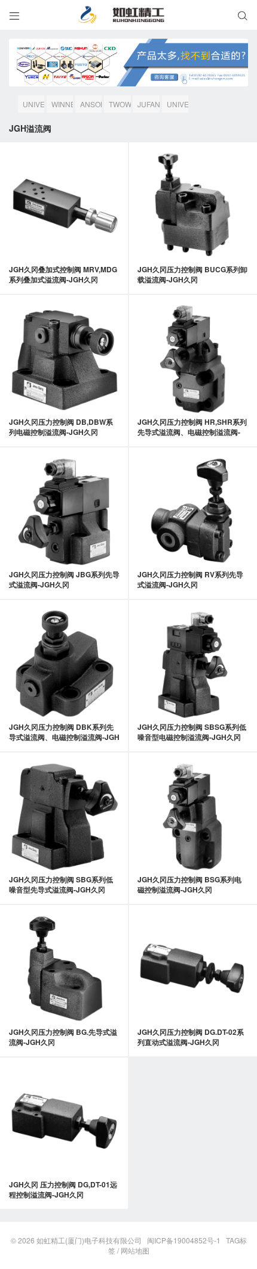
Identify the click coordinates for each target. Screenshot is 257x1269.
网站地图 (135, 1250)
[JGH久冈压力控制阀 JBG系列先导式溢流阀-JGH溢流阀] (64, 511)
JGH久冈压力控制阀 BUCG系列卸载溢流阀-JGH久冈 (192, 274)
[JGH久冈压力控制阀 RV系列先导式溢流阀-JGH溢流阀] (192, 511)
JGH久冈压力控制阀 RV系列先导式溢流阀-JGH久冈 (190, 579)
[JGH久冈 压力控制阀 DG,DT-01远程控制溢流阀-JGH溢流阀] (64, 1121)
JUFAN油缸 (148, 106)
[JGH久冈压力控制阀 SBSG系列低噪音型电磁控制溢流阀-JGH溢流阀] (192, 664)
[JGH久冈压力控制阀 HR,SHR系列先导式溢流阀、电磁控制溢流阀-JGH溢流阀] (192, 359)
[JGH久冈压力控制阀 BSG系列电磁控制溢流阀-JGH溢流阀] (192, 816)
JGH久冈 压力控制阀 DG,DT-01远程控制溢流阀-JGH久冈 (63, 1189)
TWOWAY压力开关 (119, 106)
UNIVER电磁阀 (177, 106)
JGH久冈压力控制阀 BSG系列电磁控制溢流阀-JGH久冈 (189, 884)
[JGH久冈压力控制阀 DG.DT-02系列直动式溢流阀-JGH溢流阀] (192, 969)
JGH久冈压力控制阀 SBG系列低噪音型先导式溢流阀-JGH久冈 (61, 884)
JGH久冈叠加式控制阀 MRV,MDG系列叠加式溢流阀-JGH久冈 (63, 274)
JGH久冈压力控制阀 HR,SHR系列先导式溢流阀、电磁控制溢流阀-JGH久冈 (192, 431)
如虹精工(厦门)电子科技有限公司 (89, 1240)
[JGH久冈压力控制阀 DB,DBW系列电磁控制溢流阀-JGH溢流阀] (64, 359)
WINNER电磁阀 (62, 106)
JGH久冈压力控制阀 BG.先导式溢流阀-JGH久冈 (63, 1037)
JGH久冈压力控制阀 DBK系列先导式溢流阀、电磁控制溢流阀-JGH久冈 (64, 736)
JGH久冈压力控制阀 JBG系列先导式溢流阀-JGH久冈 (64, 579)
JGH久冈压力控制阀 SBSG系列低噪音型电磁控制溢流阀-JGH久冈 (191, 731)
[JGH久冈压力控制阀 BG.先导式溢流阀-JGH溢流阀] (64, 969)
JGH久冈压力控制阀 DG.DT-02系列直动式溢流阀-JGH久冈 (190, 1037)
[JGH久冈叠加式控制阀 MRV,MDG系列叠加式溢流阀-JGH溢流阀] (64, 206)
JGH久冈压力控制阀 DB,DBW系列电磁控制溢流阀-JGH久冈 (61, 426)
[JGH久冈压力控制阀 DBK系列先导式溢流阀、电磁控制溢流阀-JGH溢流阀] (64, 664)
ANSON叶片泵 (91, 106)
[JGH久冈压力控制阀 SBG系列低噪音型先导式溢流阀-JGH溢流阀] (64, 816)
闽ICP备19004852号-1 (184, 1240)
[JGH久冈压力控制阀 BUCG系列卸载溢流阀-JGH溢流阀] (192, 206)
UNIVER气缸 (33, 106)
